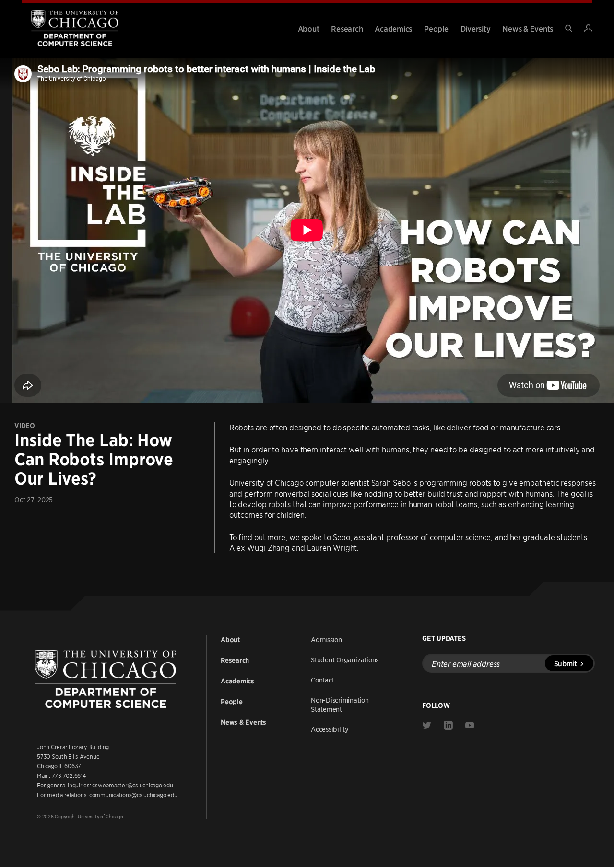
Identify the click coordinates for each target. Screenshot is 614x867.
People (436, 28)
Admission (326, 639)
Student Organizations (344, 659)
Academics (393, 28)
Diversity (475, 28)
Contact (322, 679)
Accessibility (330, 729)
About (308, 28)
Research (347, 28)
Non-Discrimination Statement (340, 704)
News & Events (527, 28)
